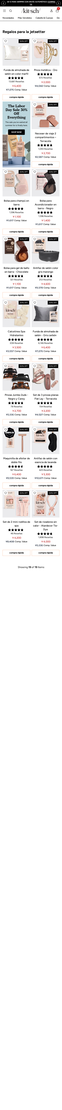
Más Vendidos (25, 18)
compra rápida (16, 97)
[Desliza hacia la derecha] (58, 3)
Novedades (8, 18)
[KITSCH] (31, 10)
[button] (5, 41)
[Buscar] (10, 10)
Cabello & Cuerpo (44, 18)
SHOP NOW (16, 132)
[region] (31, 3)
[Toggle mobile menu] (4, 10)
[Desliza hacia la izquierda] (3, 3)
